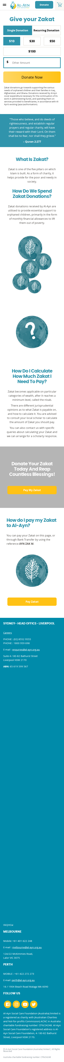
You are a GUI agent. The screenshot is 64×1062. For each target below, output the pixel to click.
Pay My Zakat (32, 490)
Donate (44, 4)
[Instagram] (16, 1004)
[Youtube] (25, 1004)
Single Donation (17, 30)
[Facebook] (7, 1004)
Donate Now (32, 77)
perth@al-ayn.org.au (23, 980)
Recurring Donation (46, 30)
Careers (7, 632)
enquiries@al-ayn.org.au (26, 649)
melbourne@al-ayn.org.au (27, 947)
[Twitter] (33, 1004)
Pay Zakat (32, 601)
